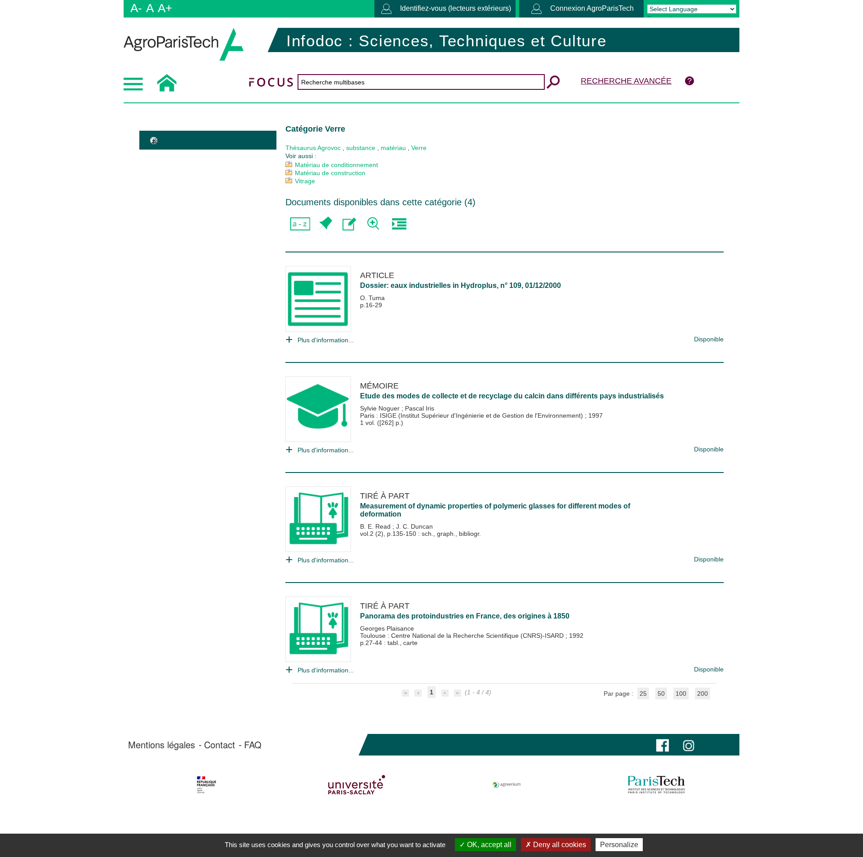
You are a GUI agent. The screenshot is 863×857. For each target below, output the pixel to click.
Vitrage (305, 181)
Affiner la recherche (374, 224)
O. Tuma (372, 297)
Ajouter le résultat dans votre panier (325, 224)
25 (643, 693)
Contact (219, 744)
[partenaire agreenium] (507, 784)
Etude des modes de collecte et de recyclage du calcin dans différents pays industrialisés (512, 396)
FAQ (253, 744)
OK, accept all (488, 844)
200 (702, 693)
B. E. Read (376, 526)
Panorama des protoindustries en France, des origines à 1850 (464, 616)
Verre (419, 147)
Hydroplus (479, 285)
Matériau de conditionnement (336, 164)
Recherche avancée (626, 80)
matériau (393, 147)
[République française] (206, 784)
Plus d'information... (326, 340)
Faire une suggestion (349, 224)
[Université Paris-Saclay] (356, 784)
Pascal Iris (419, 408)
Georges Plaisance (387, 628)
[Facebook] (662, 744)
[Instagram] (688, 744)
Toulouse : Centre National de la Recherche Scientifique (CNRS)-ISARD (462, 635)
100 (681, 693)
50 (661, 693)
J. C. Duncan (414, 526)
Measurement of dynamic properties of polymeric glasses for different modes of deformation (495, 510)
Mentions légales (161, 744)
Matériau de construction (330, 173)
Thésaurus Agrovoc (313, 147)
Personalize (619, 844)
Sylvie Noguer (380, 408)
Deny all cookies (558, 844)
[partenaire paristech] (656, 784)
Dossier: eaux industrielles (405, 285)
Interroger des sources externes (399, 224)
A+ (165, 8)
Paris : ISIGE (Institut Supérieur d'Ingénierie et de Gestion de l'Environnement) (472, 415)
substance (360, 147)
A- (136, 8)
